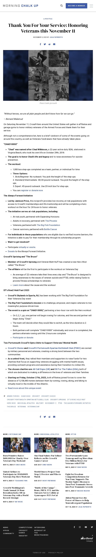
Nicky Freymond (49, 481)
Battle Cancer (50, 229)
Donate (11, 251)
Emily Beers (20, 465)
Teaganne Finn (21, 481)
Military (40, 403)
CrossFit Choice (48, 396)
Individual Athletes (26, 403)
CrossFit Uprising (58, 400)
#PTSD (73, 434)
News (5, 527)
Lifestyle (48, 19)
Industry (23, 536)
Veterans (22, 407)
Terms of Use (39, 553)
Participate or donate (23, 337)
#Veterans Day (14, 434)
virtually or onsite (27, 247)
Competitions (25, 527)
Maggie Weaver (83, 491)
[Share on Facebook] (40, 44)
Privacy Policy (55, 553)
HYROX (6, 530)
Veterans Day (33, 407)
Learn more (18, 285)
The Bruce (11, 407)
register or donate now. (32, 190)
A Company (89, 538)
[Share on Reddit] (49, 44)
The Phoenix (51, 221)
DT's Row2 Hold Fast (76, 400)
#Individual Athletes (49, 434)
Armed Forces (13, 396)
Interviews (39, 527)
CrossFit (36, 396)
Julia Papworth (56, 37)
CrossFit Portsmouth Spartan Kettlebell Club (28, 400)
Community (8, 533)
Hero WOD (11, 403)
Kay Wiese (19, 502)
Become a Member (76, 6)
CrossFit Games (23, 532)
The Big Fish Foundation (48, 225)
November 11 (50, 403)
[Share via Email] (54, 44)
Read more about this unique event (24, 388)
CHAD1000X (25, 396)
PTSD (60, 403)
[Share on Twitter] (45, 44)
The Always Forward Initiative (77, 403)
